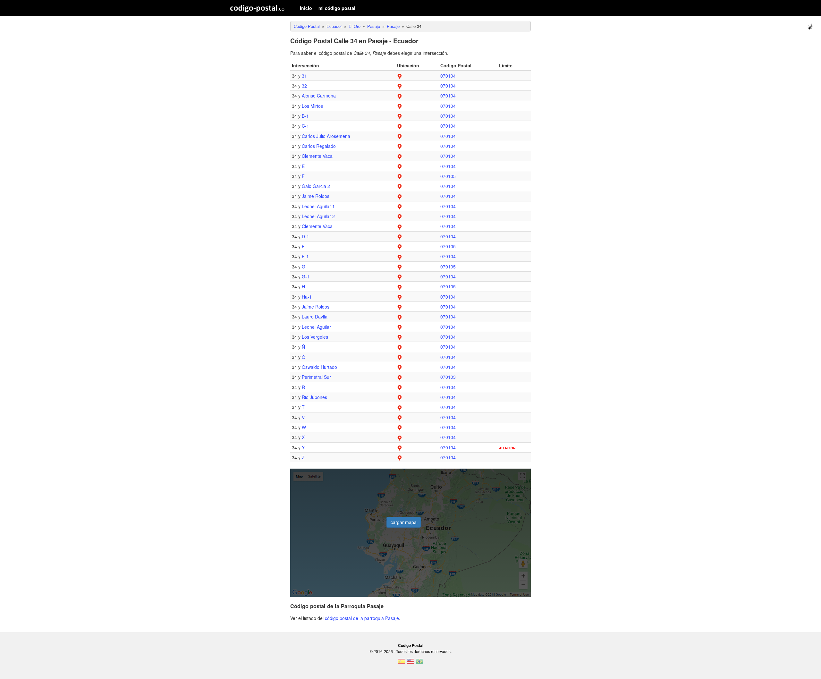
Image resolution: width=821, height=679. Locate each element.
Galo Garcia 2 (316, 186)
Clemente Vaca (317, 156)
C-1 (305, 126)
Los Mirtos (312, 106)
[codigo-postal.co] (257, 8)
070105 (448, 176)
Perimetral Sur (316, 377)
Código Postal (410, 645)
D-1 (305, 236)
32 (304, 85)
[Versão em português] (419, 663)
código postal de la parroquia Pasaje (362, 618)
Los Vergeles (315, 337)
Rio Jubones (314, 397)
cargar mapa (404, 522)
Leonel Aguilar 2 (318, 216)
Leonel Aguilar (316, 327)
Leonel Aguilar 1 (318, 206)
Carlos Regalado (319, 146)
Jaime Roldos (315, 196)
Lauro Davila (314, 316)
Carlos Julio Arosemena (326, 136)
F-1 (305, 256)
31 (304, 75)
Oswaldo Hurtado (319, 367)
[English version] (410, 663)
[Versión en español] (401, 663)
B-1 (305, 116)
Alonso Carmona (319, 95)
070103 (448, 377)
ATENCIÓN (507, 448)
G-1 (305, 276)
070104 (448, 75)
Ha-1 (307, 296)
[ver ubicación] (399, 75)
